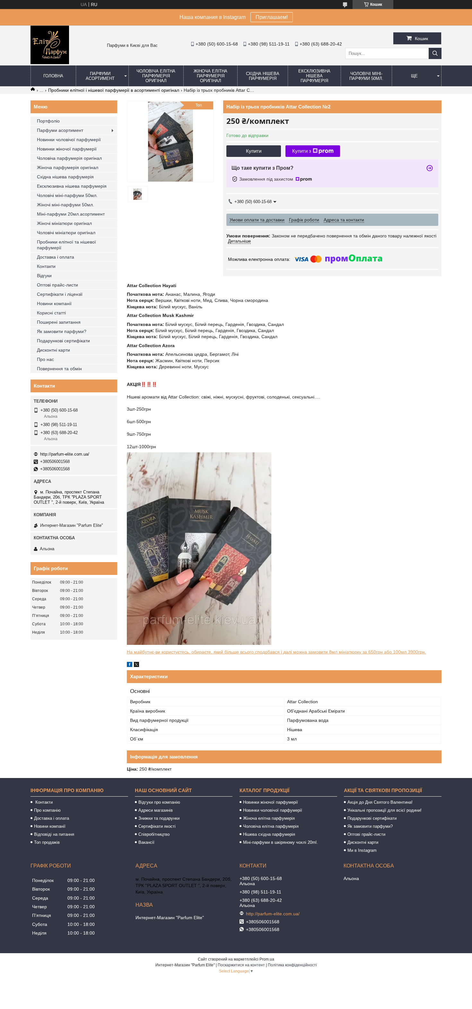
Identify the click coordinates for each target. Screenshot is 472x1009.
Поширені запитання (59, 322)
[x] (136, 665)
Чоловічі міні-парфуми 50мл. (366, 76)
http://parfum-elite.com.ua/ (64, 454)
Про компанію (47, 810)
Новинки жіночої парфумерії (67, 148)
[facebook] (129, 665)
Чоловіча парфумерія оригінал (69, 158)
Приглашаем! (272, 17)
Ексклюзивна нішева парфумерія (314, 76)
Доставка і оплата (55, 257)
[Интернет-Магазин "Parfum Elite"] (50, 62)
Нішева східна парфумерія (269, 834)
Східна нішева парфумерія (262, 76)
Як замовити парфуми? (61, 331)
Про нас (45, 359)
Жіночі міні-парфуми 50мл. (65, 204)
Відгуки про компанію (159, 802)
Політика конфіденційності (292, 965)
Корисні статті (51, 312)
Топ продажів (47, 842)
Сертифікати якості (157, 826)
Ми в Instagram (362, 850)
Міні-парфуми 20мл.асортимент (71, 214)
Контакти (46, 266)
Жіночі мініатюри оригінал (64, 223)
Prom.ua (266, 959)
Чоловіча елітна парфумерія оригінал (155, 76)
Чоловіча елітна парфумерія (271, 826)
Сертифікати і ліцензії (60, 294)
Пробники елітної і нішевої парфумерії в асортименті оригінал (113, 90)
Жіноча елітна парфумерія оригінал (210, 76)
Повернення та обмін (59, 368)
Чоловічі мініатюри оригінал (66, 232)
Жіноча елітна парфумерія (269, 818)
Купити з (301, 151)
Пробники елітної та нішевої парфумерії (66, 244)
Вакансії (146, 842)
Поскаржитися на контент (241, 965)
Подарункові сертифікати (63, 340)
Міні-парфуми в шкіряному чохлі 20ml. (280, 842)
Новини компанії (54, 303)
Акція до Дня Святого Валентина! (380, 802)
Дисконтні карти (53, 350)
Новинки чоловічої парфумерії (69, 139)
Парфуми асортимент (100, 76)
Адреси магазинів (155, 810)
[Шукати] (435, 53)
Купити (253, 151)
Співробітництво (154, 834)
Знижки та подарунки (158, 818)
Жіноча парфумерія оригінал (67, 167)
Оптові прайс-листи (57, 284)
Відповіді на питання (54, 834)
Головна (53, 75)
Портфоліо (48, 121)
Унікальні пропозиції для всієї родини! (384, 810)
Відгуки (44, 275)
